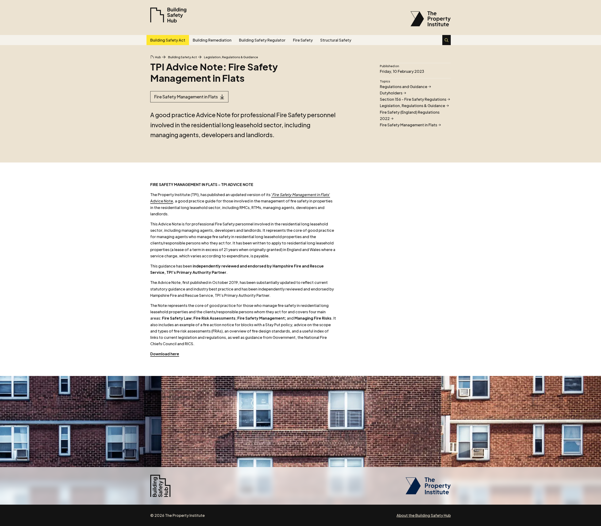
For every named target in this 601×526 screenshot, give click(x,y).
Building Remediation (212, 40)
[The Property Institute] (428, 492)
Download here (164, 353)
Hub (158, 57)
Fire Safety (303, 40)
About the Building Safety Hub (424, 515)
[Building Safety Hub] (168, 15)
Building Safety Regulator (262, 40)
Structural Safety (335, 40)
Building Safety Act (167, 40)
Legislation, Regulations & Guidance (231, 57)
